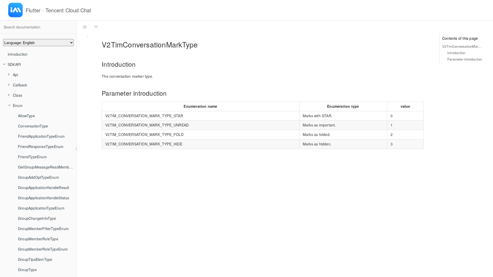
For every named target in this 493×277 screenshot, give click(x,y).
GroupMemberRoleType (38, 238)
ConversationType (33, 125)
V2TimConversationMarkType (462, 46)
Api (15, 74)
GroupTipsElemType (35, 259)
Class (17, 95)
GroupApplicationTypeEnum (41, 208)
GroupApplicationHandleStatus (43, 197)
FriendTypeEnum (32, 156)
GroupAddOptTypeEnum (38, 177)
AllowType (26, 115)
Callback (20, 84)
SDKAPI (14, 64)
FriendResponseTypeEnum (40, 146)
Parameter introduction (464, 59)
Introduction (17, 54)
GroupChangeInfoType (37, 218)
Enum (18, 105)
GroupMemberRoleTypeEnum (43, 249)
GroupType (27, 269)
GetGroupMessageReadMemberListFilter (47, 167)
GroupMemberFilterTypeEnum (43, 228)
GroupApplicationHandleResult (43, 187)
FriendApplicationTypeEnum (41, 136)
